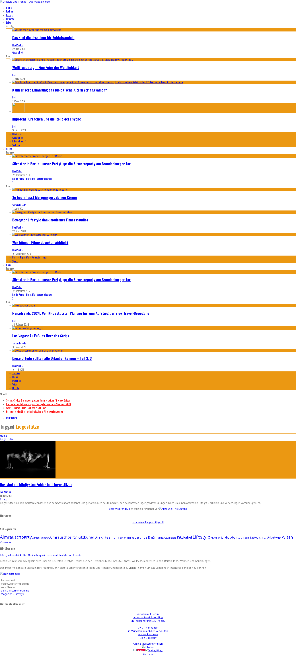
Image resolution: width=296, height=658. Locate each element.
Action (9, 149)
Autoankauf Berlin (148, 614)
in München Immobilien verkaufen (148, 631)
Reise (8, 265)
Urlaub (271, 537)
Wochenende (5, 542)
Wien (14, 384)
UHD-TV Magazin (148, 627)
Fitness (3, 499)
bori (14, 75)
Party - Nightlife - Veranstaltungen (35, 179)
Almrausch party (40, 537)
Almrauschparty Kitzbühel (71, 537)
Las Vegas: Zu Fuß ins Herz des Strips (40, 335)
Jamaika (16, 373)
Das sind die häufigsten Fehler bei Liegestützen (36, 484)
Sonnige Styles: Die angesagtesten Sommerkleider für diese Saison (38, 400)
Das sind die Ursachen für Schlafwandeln (43, 37)
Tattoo (254, 537)
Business (16, 134)
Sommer (239, 538)
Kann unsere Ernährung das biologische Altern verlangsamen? (59, 90)
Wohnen (16, 145)
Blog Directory (148, 637)
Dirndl (99, 537)
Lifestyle (10, 19)
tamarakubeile (19, 205)
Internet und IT (19, 141)
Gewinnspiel (170, 537)
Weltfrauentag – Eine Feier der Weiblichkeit (45, 67)
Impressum (11, 418)
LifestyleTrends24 (119, 508)
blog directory (148, 654)
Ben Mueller (17, 45)
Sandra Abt (228, 537)
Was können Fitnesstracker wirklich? (40, 242)
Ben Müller (17, 171)
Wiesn (287, 537)
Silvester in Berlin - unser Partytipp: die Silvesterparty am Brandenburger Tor (71, 163)
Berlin (15, 179)
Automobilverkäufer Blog (148, 617)
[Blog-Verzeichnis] (139, 650)
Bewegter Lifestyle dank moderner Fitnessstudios (50, 220)
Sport (15, 261)
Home (9, 8)
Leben (8, 22)
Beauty (9, 15)
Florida (15, 388)
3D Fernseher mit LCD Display (148, 621)
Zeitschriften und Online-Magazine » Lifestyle (15, 592)
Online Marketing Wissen (148, 643)
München (16, 381)
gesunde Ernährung (149, 537)
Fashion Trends (126, 537)
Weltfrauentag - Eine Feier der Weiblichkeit (26, 408)
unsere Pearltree (148, 634)
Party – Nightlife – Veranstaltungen (29, 257)
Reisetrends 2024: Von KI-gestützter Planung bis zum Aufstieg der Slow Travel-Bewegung (80, 313)
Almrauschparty (16, 537)
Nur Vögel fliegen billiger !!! (148, 522)
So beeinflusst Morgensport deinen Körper (44, 197)
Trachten (262, 538)
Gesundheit (17, 52)
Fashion (9, 11)
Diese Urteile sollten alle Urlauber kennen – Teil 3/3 (52, 358)
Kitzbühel (184, 537)
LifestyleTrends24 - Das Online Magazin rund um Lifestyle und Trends (40, 555)
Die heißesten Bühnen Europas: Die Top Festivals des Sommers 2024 (38, 404)
